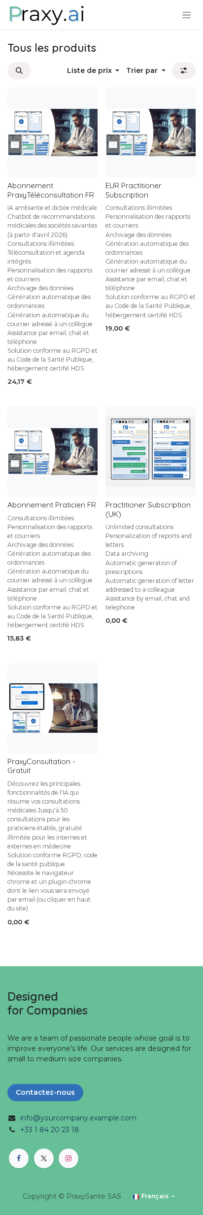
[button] (19, 70)
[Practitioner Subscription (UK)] (150, 451)
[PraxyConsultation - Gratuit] (52, 708)
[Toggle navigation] (186, 14)
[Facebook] (19, 1158)
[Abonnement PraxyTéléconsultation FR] (52, 132)
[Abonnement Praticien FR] (52, 451)
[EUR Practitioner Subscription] (150, 132)
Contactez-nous (45, 1092)
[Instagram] (68, 1158)
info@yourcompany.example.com (78, 1118)
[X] (44, 1158)
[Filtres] (184, 70)
